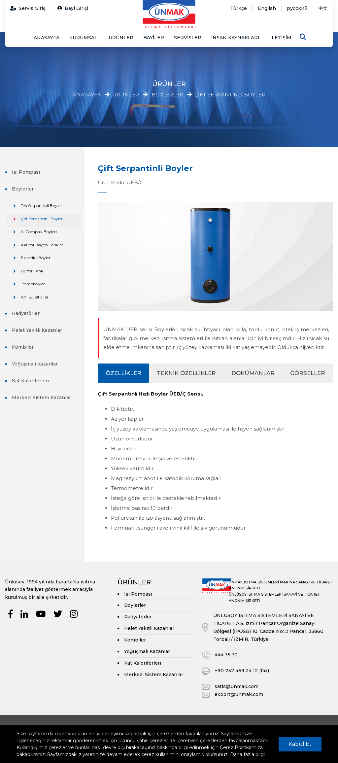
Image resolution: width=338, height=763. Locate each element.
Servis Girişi (33, 8)
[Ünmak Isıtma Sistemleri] (169, 14)
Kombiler (23, 347)
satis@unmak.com (236, 686)
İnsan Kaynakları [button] (235, 38)
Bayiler (153, 38)
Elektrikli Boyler (36, 257)
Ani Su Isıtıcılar (35, 297)
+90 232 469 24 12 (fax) (242, 671)
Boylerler (167, 95)
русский (297, 8)
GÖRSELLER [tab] (307, 373)
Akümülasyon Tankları (42, 244)
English (267, 8)
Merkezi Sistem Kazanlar (41, 397)
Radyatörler (26, 313)
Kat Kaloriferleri (30, 381)
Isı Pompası (26, 172)
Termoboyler (33, 283)
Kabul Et (300, 744)
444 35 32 (226, 655)
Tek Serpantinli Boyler (41, 205)
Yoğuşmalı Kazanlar (35, 364)
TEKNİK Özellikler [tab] (186, 373)
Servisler (187, 38)
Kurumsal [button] (83, 38)
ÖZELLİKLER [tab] (123, 373)
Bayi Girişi (76, 8)
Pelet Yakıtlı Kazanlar (37, 330)
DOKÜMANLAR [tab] (253, 373)
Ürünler (121, 38)
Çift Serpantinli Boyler (229, 95)
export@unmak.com (239, 694)
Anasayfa (46, 38)
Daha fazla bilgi (247, 754)
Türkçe (238, 8)
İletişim (280, 38)
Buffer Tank (32, 270)
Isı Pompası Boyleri (39, 231)
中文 (323, 8)
